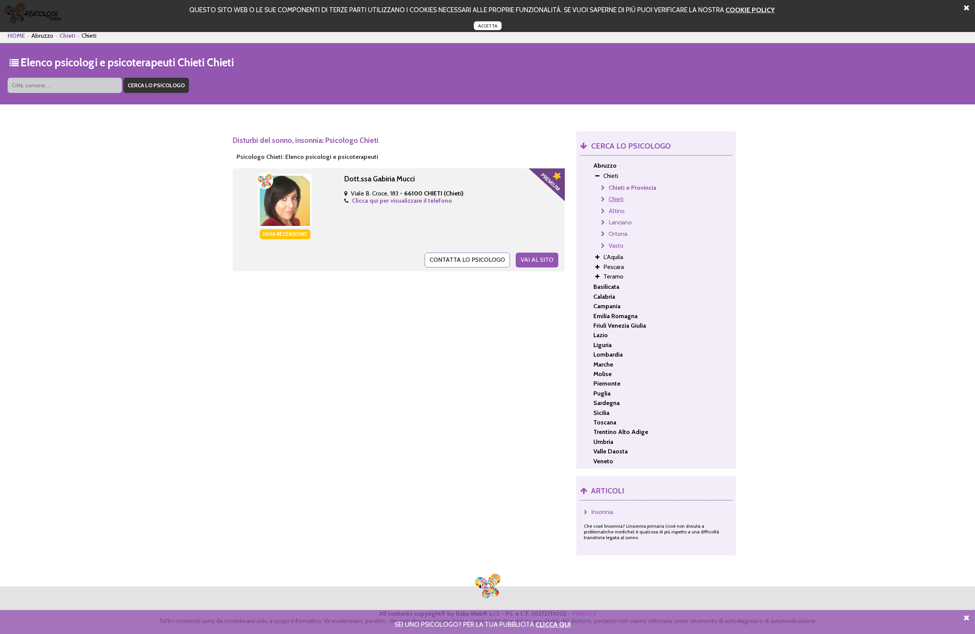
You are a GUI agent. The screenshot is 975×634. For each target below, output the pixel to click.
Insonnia (602, 512)
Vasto (616, 245)
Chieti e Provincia (632, 187)
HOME (16, 35)
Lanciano (620, 222)
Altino (617, 211)
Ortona (618, 233)
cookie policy (750, 10)
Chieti (67, 35)
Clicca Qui (553, 624)
